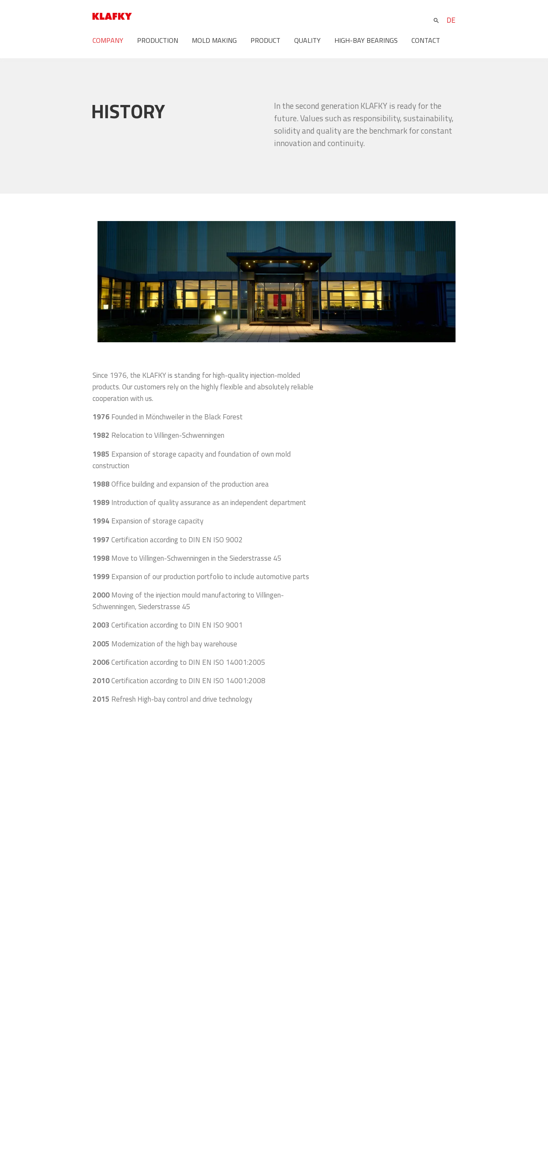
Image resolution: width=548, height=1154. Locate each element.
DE (451, 20)
